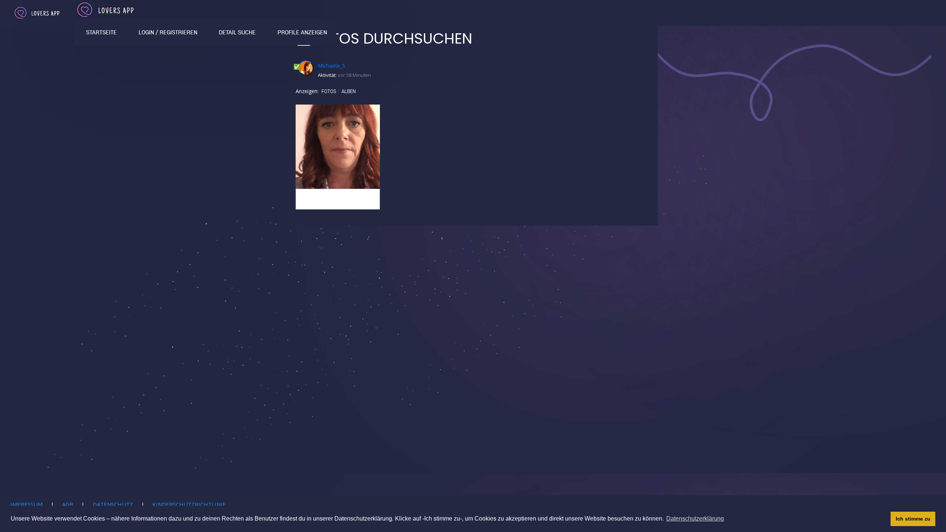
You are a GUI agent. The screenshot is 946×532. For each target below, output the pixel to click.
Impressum (26, 504)
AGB (67, 504)
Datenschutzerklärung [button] (695, 518)
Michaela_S (331, 65)
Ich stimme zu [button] (913, 519)
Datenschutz (113, 504)
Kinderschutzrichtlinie (189, 504)
